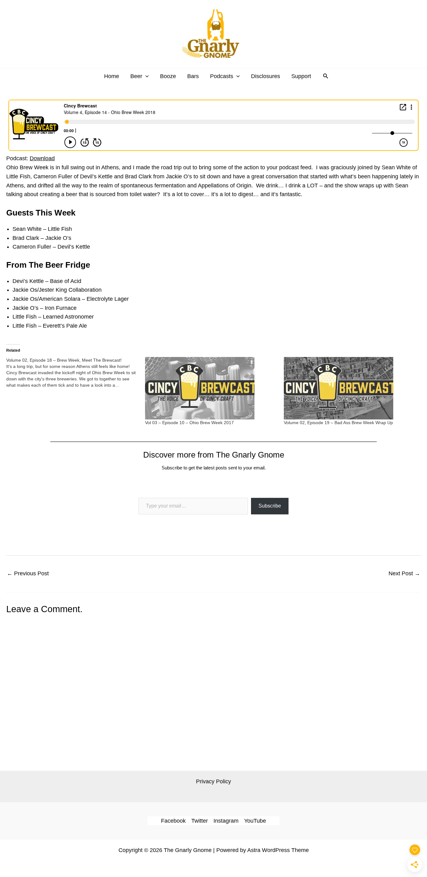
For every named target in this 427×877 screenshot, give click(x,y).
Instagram (226, 821)
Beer (136, 76)
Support (301, 76)
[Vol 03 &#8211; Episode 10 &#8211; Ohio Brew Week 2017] (211, 388)
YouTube (255, 821)
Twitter (199, 821)
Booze (168, 76)
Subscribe (270, 505)
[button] (145, 76)
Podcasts (221, 76)
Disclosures (265, 76)
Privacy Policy (213, 781)
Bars (193, 76)
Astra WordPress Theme (278, 850)
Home (111, 76)
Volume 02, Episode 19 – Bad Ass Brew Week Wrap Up (338, 422)
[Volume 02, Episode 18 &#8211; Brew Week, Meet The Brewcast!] (75, 372)
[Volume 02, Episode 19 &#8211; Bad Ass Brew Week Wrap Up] (350, 388)
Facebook (173, 821)
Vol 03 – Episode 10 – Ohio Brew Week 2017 (189, 422)
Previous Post (28, 573)
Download (42, 158)
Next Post (404, 573)
